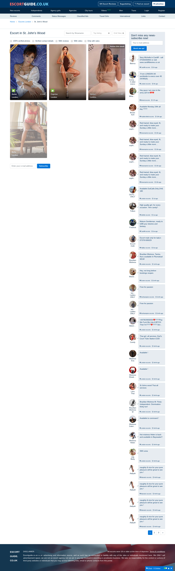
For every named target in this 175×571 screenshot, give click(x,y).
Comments (36, 16)
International (125, 16)
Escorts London (24, 22)
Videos (106, 10)
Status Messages (59, 16)
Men (121, 10)
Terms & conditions (157, 552)
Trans (133, 10)
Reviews (13, 16)
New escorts (15, 10)
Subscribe (43, 166)
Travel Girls (104, 16)
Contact (162, 16)
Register (161, 10)
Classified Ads (82, 16)
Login (147, 10)
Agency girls (55, 10)
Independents (36, 10)
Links (143, 16)
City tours (89, 10)
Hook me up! (139, 48)
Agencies (72, 10)
